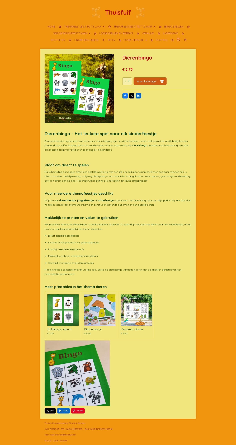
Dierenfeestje (93, 329)
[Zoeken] (178, 39)
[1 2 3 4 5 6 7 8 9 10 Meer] (127, 81)
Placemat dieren (132, 329)
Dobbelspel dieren (59, 329)
